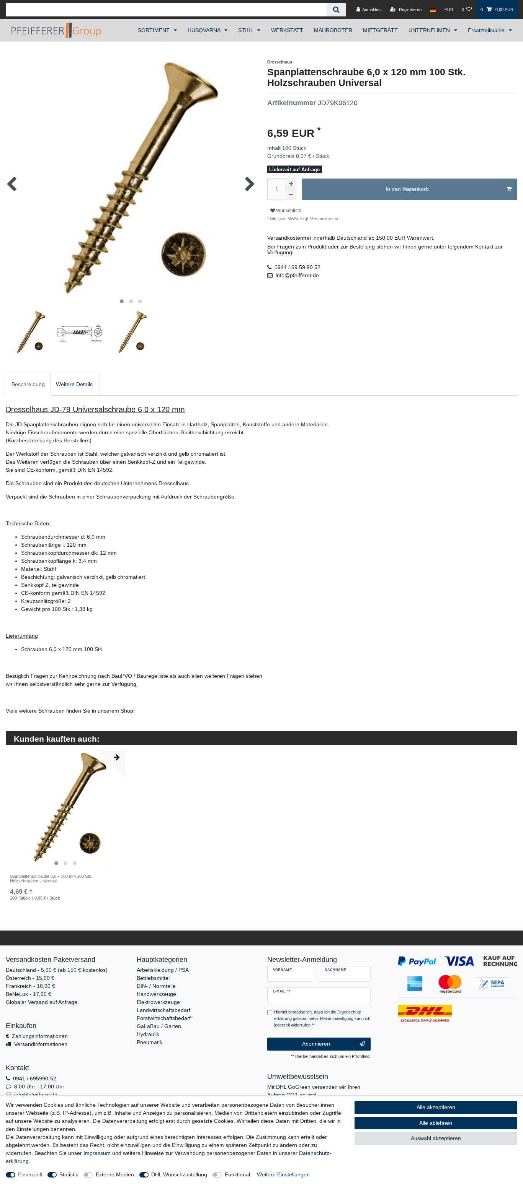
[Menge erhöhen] (291, 184)
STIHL (246, 30)
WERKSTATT (287, 30)
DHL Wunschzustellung (179, 1174)
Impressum (97, 1153)
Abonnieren (316, 1044)
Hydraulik (148, 1034)
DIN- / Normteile (156, 986)
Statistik (68, 1174)
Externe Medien (115, 1174)
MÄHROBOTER (333, 30)
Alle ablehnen (435, 1123)
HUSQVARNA (205, 30)
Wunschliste (288, 210)
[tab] (28, 384)
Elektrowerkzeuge (158, 1002)
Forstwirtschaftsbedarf (164, 1018)
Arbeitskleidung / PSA (163, 970)
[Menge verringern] (291, 194)
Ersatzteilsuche (487, 30)
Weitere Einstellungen (283, 1174)
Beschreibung (28, 384)
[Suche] (336, 9)
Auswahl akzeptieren (436, 1138)
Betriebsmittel (153, 978)
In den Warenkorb (407, 189)
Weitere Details (74, 384)
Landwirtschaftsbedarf (163, 1010)
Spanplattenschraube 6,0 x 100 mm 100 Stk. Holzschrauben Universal (51, 878)
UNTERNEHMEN (430, 30)
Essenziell (30, 1174)
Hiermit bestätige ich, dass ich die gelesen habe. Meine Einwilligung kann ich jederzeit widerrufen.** (322, 1018)
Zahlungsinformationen (40, 1036)
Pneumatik (149, 1042)
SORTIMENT (154, 30)
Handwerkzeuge (156, 994)
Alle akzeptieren (436, 1107)
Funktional (237, 1174)
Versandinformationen (40, 1044)
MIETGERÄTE (380, 30)
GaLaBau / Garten (159, 1026)
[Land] (433, 9)
